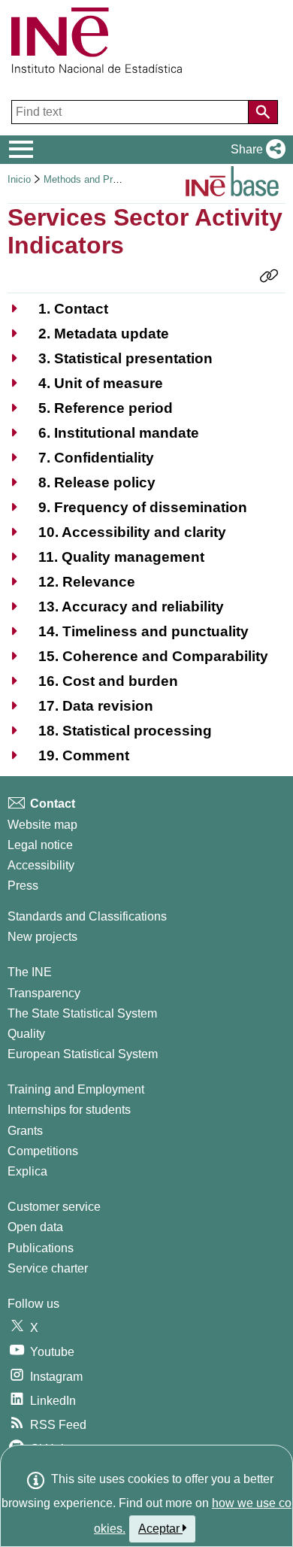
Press (23, 885)
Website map (42, 824)
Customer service (54, 1206)
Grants (25, 1130)
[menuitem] (58, 308)
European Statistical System (83, 1054)
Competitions (43, 1151)
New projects (42, 936)
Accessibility (41, 865)
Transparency (44, 993)
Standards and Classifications (87, 916)
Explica (27, 1171)
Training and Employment (76, 1089)
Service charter (48, 1268)
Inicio (19, 179)
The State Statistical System (82, 1013)
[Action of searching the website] (263, 112)
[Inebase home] (232, 183)
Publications (41, 1248)
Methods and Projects (91, 179)
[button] (255, 149)
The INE (30, 972)
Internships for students (69, 1109)
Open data (35, 1227)
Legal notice (40, 845)
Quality (26, 1033)
